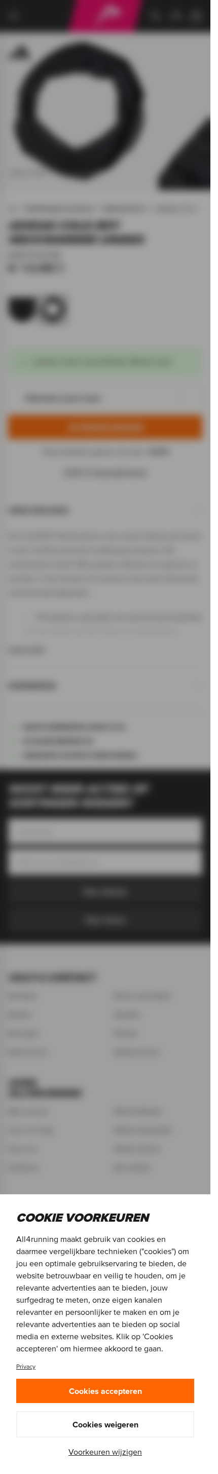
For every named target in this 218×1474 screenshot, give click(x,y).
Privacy (25, 1366)
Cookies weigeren (105, 1424)
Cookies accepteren (105, 1390)
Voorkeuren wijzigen (105, 1451)
